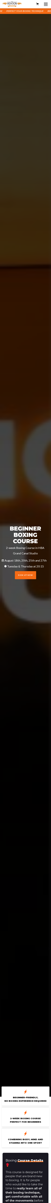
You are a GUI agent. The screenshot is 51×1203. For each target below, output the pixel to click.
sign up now (25, 575)
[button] (37, 3)
